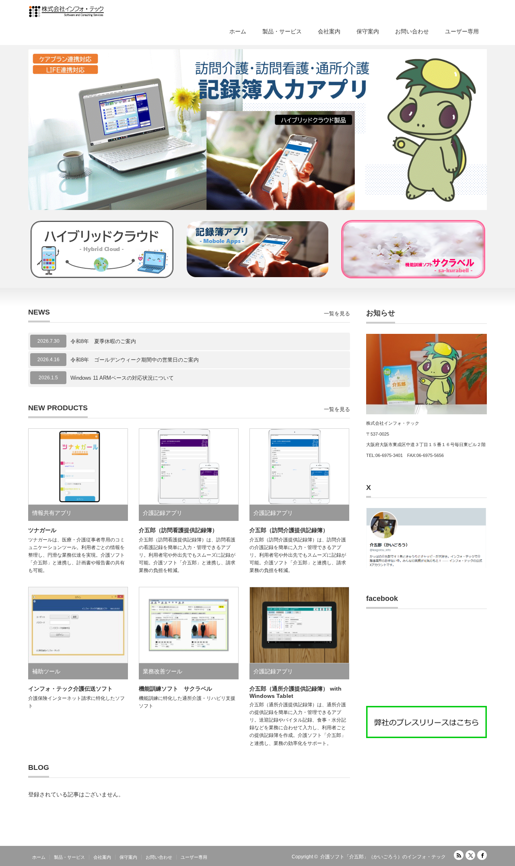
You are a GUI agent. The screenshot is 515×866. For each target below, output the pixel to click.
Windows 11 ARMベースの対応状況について (122, 378)
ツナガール (42, 530)
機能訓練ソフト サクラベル (175, 688)
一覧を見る (337, 314)
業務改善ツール (162, 671)
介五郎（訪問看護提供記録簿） (178, 530)
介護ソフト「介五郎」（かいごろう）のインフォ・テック (383, 857)
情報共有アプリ (52, 513)
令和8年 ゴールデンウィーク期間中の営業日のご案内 (134, 360)
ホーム (237, 31)
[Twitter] (470, 855)
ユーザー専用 (462, 31)
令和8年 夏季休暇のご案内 (103, 341)
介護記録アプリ (162, 513)
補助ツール (46, 671)
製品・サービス (282, 31)
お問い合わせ (412, 31)
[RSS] (459, 855)
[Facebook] (482, 855)
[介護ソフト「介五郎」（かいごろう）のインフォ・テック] (66, 12)
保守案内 (367, 31)
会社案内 (329, 31)
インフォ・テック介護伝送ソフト (70, 688)
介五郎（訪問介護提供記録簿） (288, 530)
